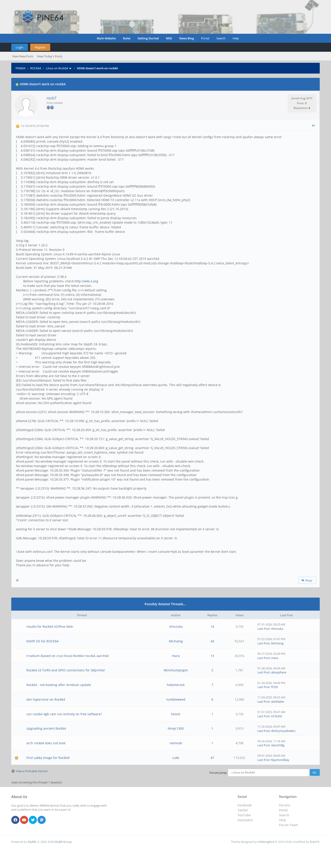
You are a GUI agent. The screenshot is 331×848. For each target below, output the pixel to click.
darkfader (277, 702)
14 (212, 626)
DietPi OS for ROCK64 (42, 641)
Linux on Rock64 (57, 68)
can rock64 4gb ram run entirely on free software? (64, 714)
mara (176, 656)
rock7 (52, 98)
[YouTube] (24, 820)
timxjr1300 (176, 728)
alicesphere (278, 672)
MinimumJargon (176, 670)
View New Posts (22, 56)
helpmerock (176, 685)
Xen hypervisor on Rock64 (45, 699)
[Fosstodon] (42, 820)
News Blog (186, 38)
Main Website (106, 38)
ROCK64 (35, 68)
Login (19, 47)
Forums (284, 805)
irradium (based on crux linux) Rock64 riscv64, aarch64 (67, 656)
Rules (126, 38)
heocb (175, 714)
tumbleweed (175, 699)
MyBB (32, 842)
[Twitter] (33, 820)
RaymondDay (280, 760)
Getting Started (148, 38)
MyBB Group (63, 842)
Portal (205, 38)
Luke (175, 758)
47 (212, 758)
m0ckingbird (266, 842)
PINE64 (20, 68)
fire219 (314, 842)
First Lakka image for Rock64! (48, 758)
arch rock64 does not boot (46, 743)
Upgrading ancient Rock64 (46, 728)
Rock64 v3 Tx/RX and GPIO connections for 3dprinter (65, 670)
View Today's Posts (49, 56)
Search (220, 38)
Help (236, 38)
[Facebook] (15, 820)
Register (40, 47)
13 (212, 656)
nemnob (176, 743)
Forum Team (288, 825)
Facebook (245, 805)
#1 (313, 125)
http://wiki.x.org (86, 281)
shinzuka (176, 626)
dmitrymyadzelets (283, 731)
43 (212, 641)
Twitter (243, 810)
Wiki (169, 38)
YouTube (244, 815)
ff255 (274, 687)
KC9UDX (276, 716)
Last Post (263, 629)
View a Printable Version (32, 771)
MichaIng (176, 641)
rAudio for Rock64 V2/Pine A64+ (50, 626)
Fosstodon (245, 820)
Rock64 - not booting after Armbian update (58, 685)
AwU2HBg (277, 745)
